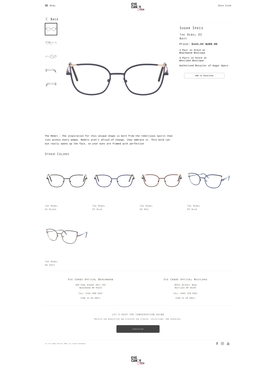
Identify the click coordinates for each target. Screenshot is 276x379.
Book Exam (224, 5)
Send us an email (90, 297)
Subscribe (138, 329)
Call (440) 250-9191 (185, 293)
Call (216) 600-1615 (90, 293)
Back (53, 19)
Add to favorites (204, 76)
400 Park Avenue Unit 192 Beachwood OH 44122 (90, 286)
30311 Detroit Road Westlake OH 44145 (185, 286)
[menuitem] (51, 29)
